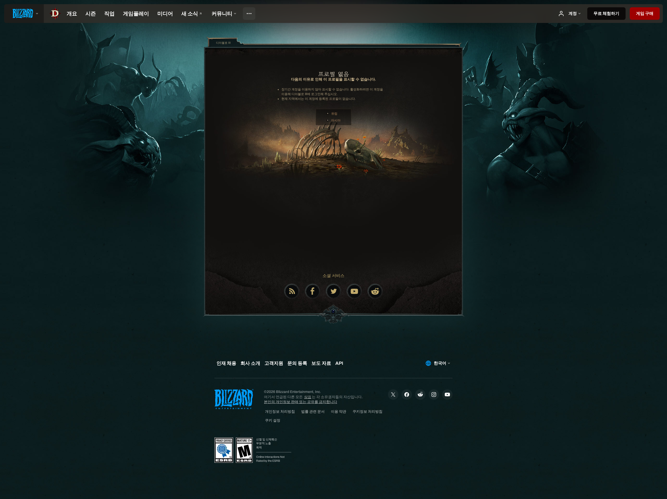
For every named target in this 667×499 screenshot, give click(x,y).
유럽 (334, 113)
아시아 (336, 120)
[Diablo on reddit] (375, 291)
